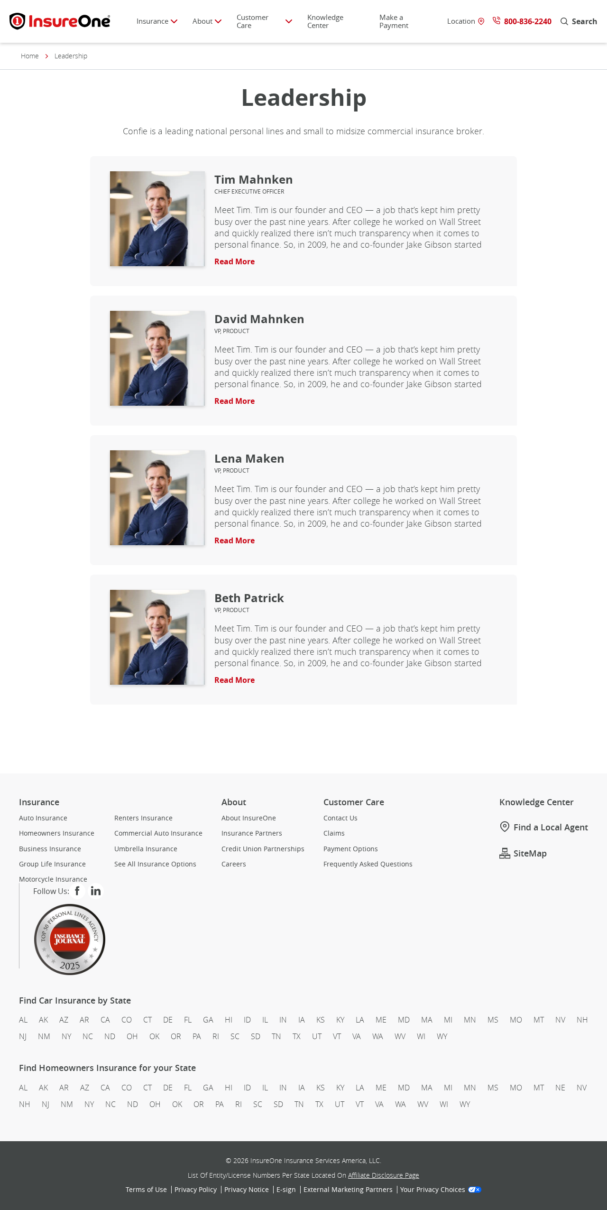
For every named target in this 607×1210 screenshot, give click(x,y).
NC (88, 1036)
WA (377, 1036)
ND (109, 1036)
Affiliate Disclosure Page (383, 1175)
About (202, 21)
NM (44, 1036)
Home (30, 56)
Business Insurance (50, 849)
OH (132, 1036)
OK (154, 1036)
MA (426, 1020)
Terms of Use (146, 1189)
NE (560, 1087)
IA (301, 1020)
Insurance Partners (251, 833)
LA (360, 1020)
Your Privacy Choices (432, 1189)
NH (582, 1020)
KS (320, 1020)
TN (276, 1036)
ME (381, 1020)
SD (255, 1036)
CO (126, 1020)
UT (317, 1036)
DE (168, 1020)
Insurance (152, 21)
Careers (233, 864)
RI (215, 1036)
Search (585, 21)
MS (492, 1020)
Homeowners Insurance (56, 833)
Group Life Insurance (52, 864)
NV (560, 1020)
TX (297, 1036)
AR (84, 1020)
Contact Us (340, 818)
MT (538, 1020)
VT (337, 1036)
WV (400, 1036)
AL (23, 1020)
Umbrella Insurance (145, 849)
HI (228, 1020)
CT (147, 1020)
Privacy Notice (246, 1189)
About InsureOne (248, 818)
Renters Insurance (143, 818)
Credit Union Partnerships (262, 849)
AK (43, 1020)
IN (283, 1020)
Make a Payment (393, 21)
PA (197, 1036)
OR (176, 1036)
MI (448, 1020)
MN (470, 1020)
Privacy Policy (196, 1189)
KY (340, 1020)
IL (265, 1020)
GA (208, 1020)
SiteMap (530, 853)
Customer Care (252, 21)
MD (404, 1020)
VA (356, 1036)
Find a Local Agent (551, 827)
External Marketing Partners (348, 1189)
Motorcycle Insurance (53, 879)
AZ (63, 1020)
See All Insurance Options (155, 864)
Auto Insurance (43, 818)
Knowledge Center (325, 21)
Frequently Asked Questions (368, 864)
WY (442, 1036)
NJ (23, 1036)
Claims (334, 833)
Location (461, 21)
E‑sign (286, 1189)
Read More (234, 261)
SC (234, 1036)
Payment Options (350, 849)
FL (188, 1020)
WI (421, 1036)
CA (105, 1020)
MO (516, 1020)
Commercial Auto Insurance (158, 833)
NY (66, 1036)
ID (247, 1020)
